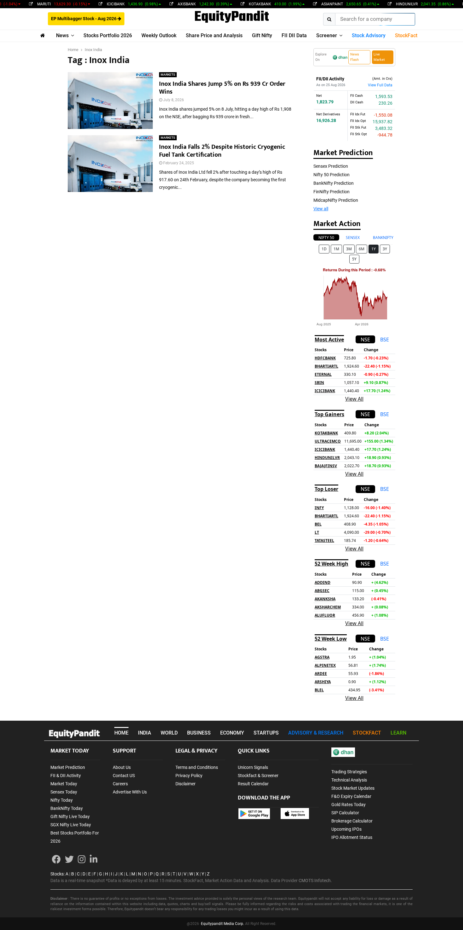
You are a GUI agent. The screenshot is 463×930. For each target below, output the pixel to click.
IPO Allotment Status (351, 837)
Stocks (57, 873)
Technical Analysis (349, 779)
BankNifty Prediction (333, 183)
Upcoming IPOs (346, 829)
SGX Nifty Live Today (70, 824)
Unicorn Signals (253, 767)
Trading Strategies (349, 771)
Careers (120, 783)
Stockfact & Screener (258, 775)
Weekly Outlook (158, 35)
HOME (121, 733)
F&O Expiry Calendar (351, 796)
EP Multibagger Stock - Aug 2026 (84, 18)
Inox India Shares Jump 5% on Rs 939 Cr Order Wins (222, 87)
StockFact (406, 35)
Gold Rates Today (348, 804)
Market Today (63, 783)
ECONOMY (232, 733)
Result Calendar (253, 783)
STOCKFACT (367, 733)
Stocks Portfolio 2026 (107, 35)
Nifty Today (61, 800)
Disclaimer (185, 783)
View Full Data (380, 85)
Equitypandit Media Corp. (222, 923)
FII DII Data (294, 35)
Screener (326, 35)
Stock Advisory (369, 35)
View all (320, 208)
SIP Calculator (345, 812)
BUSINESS (199, 733)
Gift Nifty (262, 35)
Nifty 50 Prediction (331, 174)
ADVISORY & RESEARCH (315, 733)
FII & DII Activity (65, 775)
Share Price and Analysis (214, 35)
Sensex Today (63, 791)
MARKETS (168, 74)
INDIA (144, 733)
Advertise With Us (130, 791)
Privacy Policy (189, 775)
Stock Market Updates (352, 788)
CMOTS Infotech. (315, 880)
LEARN (398, 733)
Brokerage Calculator (352, 820)
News (62, 35)
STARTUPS (266, 733)
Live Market (379, 57)
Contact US (124, 775)
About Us (122, 767)
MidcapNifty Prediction (335, 200)
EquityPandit (231, 17)
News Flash (354, 57)
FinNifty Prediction (331, 191)
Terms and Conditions (196, 767)
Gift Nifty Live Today (70, 816)
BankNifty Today (66, 808)
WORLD (169, 733)
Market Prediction (67, 767)
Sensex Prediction (330, 166)
